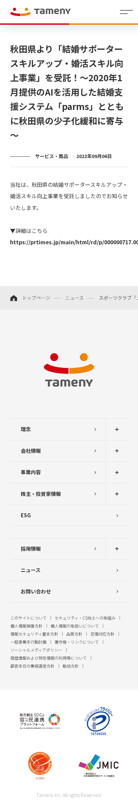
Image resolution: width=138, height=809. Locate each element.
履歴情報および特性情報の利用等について (48, 658)
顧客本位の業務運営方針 (32, 666)
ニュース (74, 297)
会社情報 (31, 450)
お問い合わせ (36, 591)
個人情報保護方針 (26, 626)
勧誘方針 (71, 666)
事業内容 (31, 472)
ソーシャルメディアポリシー (36, 650)
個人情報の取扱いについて (75, 626)
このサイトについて (28, 618)
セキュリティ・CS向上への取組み (85, 618)
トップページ (36, 297)
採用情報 (31, 548)
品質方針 (74, 634)
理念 (26, 428)
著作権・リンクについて (77, 642)
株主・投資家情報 (41, 493)
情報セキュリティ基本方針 (34, 634)
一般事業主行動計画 (28, 642)
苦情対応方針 (102, 634)
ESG (26, 515)
